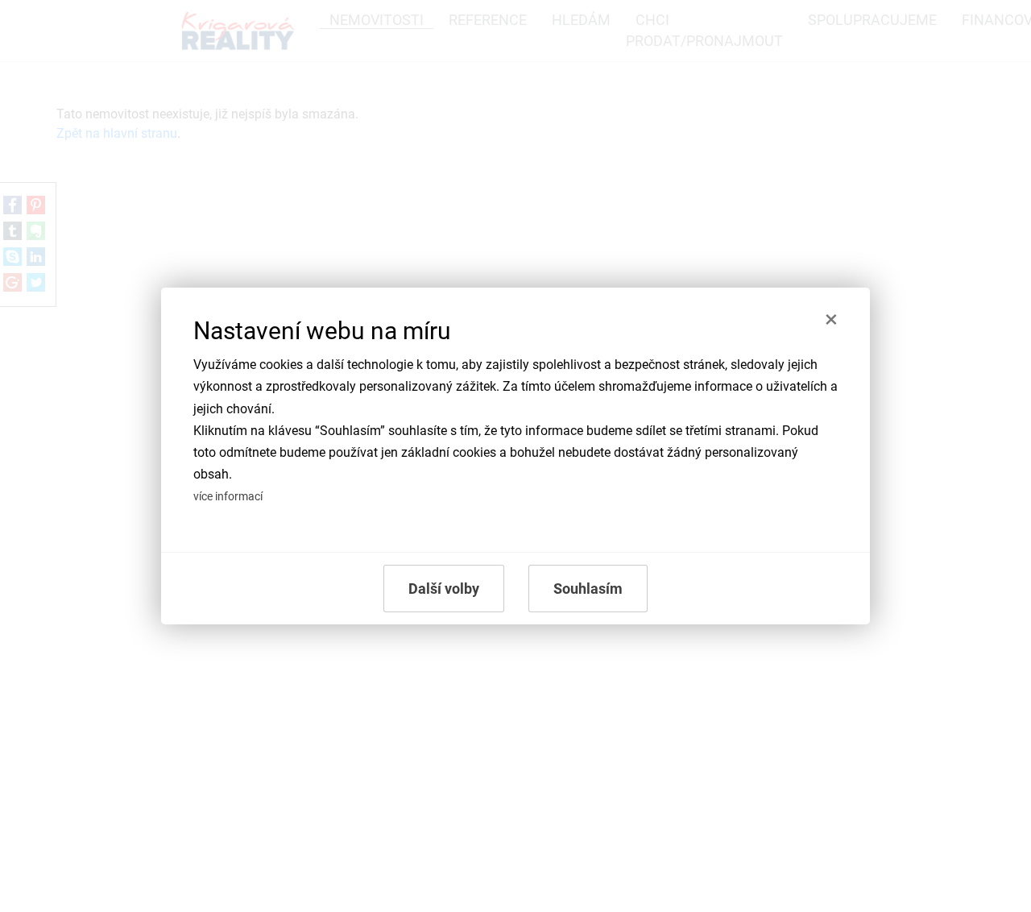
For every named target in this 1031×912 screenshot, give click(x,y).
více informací (228, 497)
